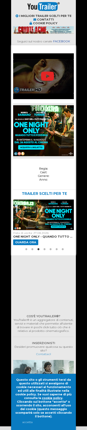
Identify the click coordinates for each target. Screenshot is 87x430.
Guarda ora (25, 242)
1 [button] (26, 249)
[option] (43, 222)
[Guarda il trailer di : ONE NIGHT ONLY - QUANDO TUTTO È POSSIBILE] (43, 215)
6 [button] (57, 249)
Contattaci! (43, 354)
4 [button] (44, 249)
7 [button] (63, 249)
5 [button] (51, 249)
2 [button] (32, 249)
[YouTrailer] (29, 12)
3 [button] (38, 249)
